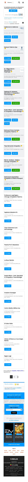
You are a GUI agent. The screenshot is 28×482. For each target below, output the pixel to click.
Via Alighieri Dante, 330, (9, 200)
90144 (14, 327)
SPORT (10, 450)
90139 (12, 33)
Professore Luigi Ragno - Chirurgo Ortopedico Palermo (13, 196)
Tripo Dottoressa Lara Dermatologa (10, 228)
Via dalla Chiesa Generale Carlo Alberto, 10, (13, 76)
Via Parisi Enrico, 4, (8, 232)
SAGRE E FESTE (19, 434)
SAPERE (22, 450)
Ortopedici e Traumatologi (8, 96)
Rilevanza (11, 22)
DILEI (21, 467)
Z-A (16, 22)
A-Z (14, 22)
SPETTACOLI (9, 434)
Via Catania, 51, (7, 248)
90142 (17, 296)
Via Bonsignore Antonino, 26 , (10, 311)
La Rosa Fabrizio (9, 260)
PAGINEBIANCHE (12, 467)
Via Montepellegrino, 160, (10, 296)
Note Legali (11, 470)
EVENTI (14, 454)
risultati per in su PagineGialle (13, 388)
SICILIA (21, 33)
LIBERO (6, 466)
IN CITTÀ (11, 452)
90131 (16, 165)
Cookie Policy (20, 470)
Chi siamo (7, 470)
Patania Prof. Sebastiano (11, 245)
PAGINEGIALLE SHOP (19, 466)
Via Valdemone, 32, (8, 327)
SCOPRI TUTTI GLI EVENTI (14, 444)
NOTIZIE (5, 450)
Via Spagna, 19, (7, 263)
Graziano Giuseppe (10, 293)
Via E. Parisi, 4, (7, 149)
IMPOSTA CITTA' (14, 462)
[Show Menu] (23, 2)
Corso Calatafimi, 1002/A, (9, 165)
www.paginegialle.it (18, 384)
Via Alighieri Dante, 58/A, (9, 359)
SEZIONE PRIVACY (21, 462)
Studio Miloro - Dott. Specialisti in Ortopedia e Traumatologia (13, 276)
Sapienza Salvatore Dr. (11, 212)
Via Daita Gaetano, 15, (9, 280)
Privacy (16, 470)
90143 (5, 77)
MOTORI (14, 450)
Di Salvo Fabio (8, 323)
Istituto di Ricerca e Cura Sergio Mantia (13, 339)
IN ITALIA (16, 452)
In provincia (12, 23)
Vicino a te (17, 23)
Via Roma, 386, (7, 33)
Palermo (9, 2)
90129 (20, 98)
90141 (12, 135)
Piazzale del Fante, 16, (9, 53)
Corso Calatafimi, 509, (9, 215)
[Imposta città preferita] (5, 2)
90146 (15, 53)
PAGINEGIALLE (13, 466)
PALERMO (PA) (16, 33)
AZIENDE (21, 452)
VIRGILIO (9, 466)
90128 (18, 311)
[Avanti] (17, 376)
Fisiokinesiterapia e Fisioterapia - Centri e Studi (12, 30)
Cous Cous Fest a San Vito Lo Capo (19, 437)
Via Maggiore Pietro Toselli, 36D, (11, 183)
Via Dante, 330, (7, 135)
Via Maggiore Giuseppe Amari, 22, (11, 98)
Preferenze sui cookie (12, 471)
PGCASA (7, 467)
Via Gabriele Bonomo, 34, (9, 114)
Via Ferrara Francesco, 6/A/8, (10, 344)
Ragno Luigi (7, 356)
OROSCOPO (6, 452)
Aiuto (18, 471)
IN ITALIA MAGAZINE (7, 462)
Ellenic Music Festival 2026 (9, 437)
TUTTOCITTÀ (17, 467)
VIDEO (18, 450)
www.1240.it (16, 14)
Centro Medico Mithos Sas (12, 308)
